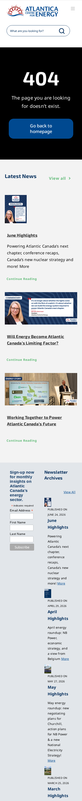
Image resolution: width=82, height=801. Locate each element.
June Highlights (22, 235)
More (61, 583)
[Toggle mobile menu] (73, 8)
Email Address (21, 510)
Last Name (17, 534)
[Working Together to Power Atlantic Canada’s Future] (41, 389)
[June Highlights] (41, 209)
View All (69, 492)
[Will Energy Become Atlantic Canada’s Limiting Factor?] (41, 308)
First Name (18, 522)
